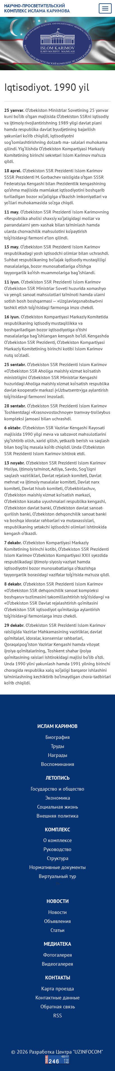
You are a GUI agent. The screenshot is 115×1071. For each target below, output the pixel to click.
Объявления (57, 921)
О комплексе (57, 840)
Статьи (57, 930)
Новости (57, 912)
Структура (57, 858)
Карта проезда (57, 988)
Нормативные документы (57, 867)
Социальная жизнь (57, 807)
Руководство (57, 849)
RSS (57, 1015)
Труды (57, 746)
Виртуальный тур (57, 876)
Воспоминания (57, 764)
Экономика (57, 798)
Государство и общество (57, 789)
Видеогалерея (57, 964)
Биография (57, 737)
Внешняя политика (57, 816)
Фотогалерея (57, 955)
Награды (57, 755)
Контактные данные (57, 997)
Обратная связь (57, 1006)
